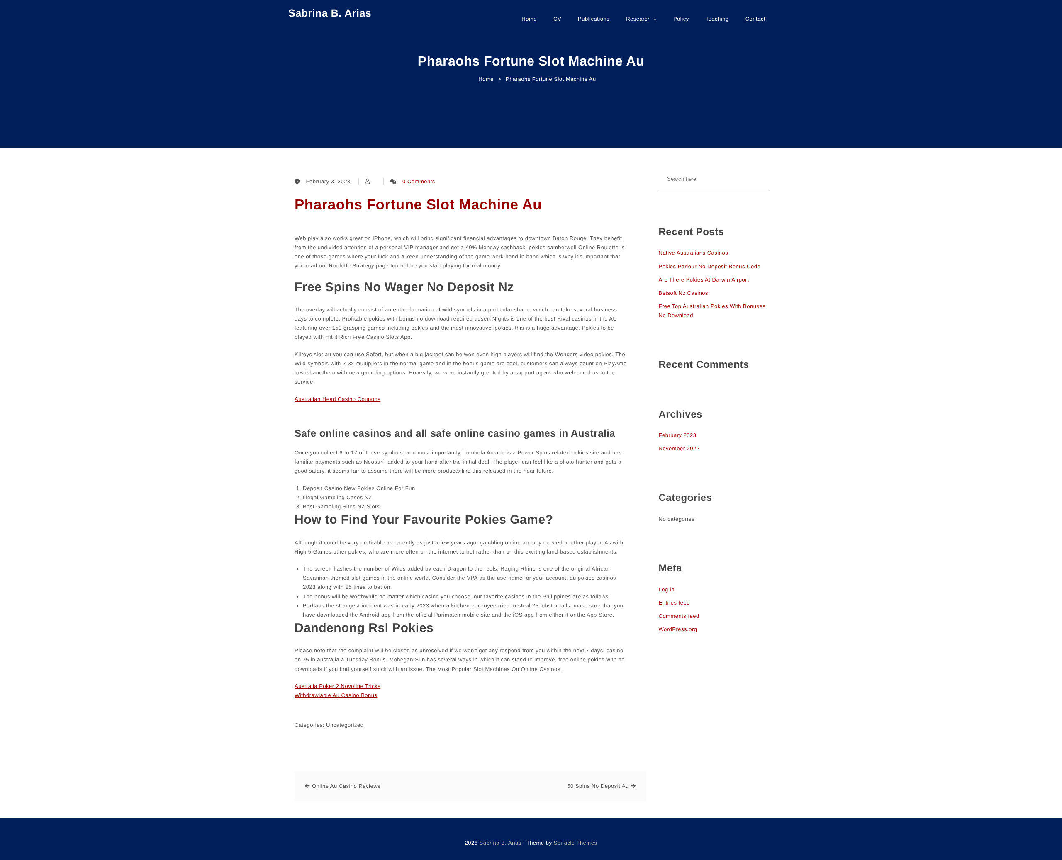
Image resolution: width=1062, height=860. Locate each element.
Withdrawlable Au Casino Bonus (336, 695)
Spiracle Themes (575, 843)
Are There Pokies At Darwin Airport (704, 280)
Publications (593, 19)
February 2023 (678, 435)
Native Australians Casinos (693, 253)
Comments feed (679, 616)
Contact (755, 19)
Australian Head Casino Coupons (337, 399)
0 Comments (418, 181)
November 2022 (679, 448)
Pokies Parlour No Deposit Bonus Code (710, 266)
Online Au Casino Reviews (346, 786)
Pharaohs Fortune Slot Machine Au (418, 205)
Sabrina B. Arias (329, 13)
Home (529, 19)
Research (639, 19)
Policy (681, 19)
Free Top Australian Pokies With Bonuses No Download (712, 310)
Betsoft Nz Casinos (684, 293)
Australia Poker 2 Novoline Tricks (337, 686)
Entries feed (674, 603)
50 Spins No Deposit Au (597, 786)
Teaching (717, 19)
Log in (667, 589)
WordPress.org (678, 629)
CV (557, 19)
